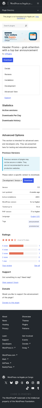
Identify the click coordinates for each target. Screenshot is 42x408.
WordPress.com (9, 355)
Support (7, 98)
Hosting (5, 324)
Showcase (26, 316)
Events (25, 340)
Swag (25, 348)
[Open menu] (38, 3)
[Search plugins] (26, 25)
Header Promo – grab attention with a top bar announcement (20, 49)
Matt (5, 359)
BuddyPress (8, 367)
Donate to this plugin (10, 303)
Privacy (5, 328)
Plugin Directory (8, 10)
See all (37, 265)
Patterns (25, 328)
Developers (7, 344)
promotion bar (34, 226)
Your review (7, 265)
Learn (4, 336)
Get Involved (27, 336)
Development (10, 86)
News (4, 320)
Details (7, 68)
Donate (26, 344)
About (4, 316)
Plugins (25, 324)
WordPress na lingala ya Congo (20, 377)
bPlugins (8, 54)
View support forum (10, 282)
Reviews (8, 74)
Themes (25, 320)
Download (8, 60)
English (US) (35, 216)
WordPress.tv (9, 348)
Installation (9, 80)
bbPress (6, 363)
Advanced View (11, 92)
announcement (34, 222)
